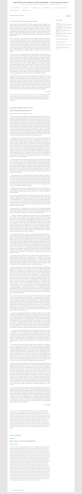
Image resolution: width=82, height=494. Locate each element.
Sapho (24, 424)
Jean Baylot (20, 462)
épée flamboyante (37, 449)
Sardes (27, 424)
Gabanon (35, 456)
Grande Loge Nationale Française (33, 459)
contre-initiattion (43, 452)
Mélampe (14, 468)
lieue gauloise (14, 419)
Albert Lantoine (18, 448)
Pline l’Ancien (35, 472)
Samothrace (20, 424)
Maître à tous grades (13, 466)
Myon (15, 422)
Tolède (22, 426)
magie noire (34, 97)
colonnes (37, 95)
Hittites (48, 416)
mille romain (29, 420)
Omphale (35, 422)
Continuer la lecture (14, 443)
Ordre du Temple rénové (17, 471)
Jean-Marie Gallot (40, 462)
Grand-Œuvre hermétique (41, 458)
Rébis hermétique (21, 423)
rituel (38, 475)
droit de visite (27, 455)
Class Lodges (22, 452)
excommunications (14, 456)
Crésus (44, 413)
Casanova (44, 451)
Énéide (18, 451)
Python (17, 423)
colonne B (29, 95)
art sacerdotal (15, 449)
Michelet (15, 469)
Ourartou (29, 471)
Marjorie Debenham (33, 466)
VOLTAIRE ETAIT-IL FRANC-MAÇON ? (62, 39)
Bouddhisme (32, 451)
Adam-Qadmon (43, 94)
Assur (18, 412)
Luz (27, 465)
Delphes (27, 414)
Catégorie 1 (24, 410)
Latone (46, 417)
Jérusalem (34, 417)
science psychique (26, 98)
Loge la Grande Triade (16, 465)
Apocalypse (40, 448)
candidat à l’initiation (21, 413)
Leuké (11, 419)
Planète (28, 472)
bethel (29, 451)
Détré (43, 454)
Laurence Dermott (27, 464)
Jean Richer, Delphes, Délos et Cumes (21, 108)
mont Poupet (43, 420)
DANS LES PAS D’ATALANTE (26, 10)
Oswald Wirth (25, 471)
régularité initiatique (22, 475)
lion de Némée (26, 419)
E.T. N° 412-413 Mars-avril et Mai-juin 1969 (23, 21)
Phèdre (15, 472)
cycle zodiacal (36, 454)
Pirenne (25, 472)
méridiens (46, 419)
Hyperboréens (22, 417)
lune (29, 419)
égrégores (32, 449)
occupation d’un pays (29, 422)
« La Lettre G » (43, 449)
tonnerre (25, 426)
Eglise (32, 455)
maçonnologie (38, 465)
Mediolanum (38, 468)
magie (30, 97)
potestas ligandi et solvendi (43, 472)
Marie (43, 419)
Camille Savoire (16, 95)
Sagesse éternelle (46, 423)
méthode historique (23, 468)
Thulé (17, 426)
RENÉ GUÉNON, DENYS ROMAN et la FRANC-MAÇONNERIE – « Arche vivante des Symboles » (41, 2)
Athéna (27, 412)
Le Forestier (37, 464)
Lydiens (29, 465)
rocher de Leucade (38, 423)
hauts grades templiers (30, 461)
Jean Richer (38, 417)
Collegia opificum (36, 452)
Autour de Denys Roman (14, 10)
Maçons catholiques (45, 465)
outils (32, 471)
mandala (35, 419)
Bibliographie (25, 7)
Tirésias (43, 478)
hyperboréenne (16, 417)
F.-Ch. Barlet (21, 456)
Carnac (39, 413)
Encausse (43, 455)
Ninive (18, 422)
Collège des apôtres (29, 452)
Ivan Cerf (43, 461)
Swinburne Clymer (36, 476)
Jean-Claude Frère (33, 462)
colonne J (33, 95)
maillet (22, 466)
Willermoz (46, 98)
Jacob (46, 461)
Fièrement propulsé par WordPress (18, 490)
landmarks (19, 464)
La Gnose (14, 464)
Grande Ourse (14, 461)
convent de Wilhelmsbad (43, 95)
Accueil (11, 7)
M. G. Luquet (33, 465)
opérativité (43, 469)
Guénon (37, 416)
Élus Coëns (14, 451)
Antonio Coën (34, 448)
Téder (48, 476)
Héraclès (41, 416)
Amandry (11, 412)
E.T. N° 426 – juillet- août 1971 (61, 41)
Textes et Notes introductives (60, 7)
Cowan (27, 454)
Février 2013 (58, 23)
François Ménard (30, 456)
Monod (21, 469)
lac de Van (42, 417)
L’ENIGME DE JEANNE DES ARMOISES (62, 47)
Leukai (48, 417)
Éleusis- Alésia (45, 412)
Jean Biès (24, 462)
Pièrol (22, 472)
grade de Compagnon (32, 458)
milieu (26, 420)
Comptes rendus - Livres (30, 410)
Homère (11, 417)
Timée (19, 426)
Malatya (32, 419)
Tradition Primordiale (34, 426)
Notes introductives (25, 446)
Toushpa (28, 426)
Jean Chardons (15, 97)
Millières (33, 420)
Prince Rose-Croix (18, 474)
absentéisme (37, 446)
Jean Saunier (20, 97)
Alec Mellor (48, 94)
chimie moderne (17, 452)
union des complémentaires (39, 98)
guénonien (20, 461)
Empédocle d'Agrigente (37, 455)
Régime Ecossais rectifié (18, 98)
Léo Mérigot (33, 464)
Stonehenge (43, 424)
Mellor (42, 468)
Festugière (25, 456)
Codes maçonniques (23, 95)
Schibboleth (22, 476)
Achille (43, 410)
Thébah (11, 478)
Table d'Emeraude (43, 476)
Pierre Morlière (45, 97)
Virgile (26, 479)
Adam (39, 94)
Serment (26, 476)
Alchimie (22, 448)
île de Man (40, 412)
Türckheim (32, 98)
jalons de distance (28, 417)
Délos (24, 414)
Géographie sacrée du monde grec (19, 416)
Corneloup (23, 454)
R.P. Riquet (45, 474)
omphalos (39, 422)
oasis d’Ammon (22, 422)
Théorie (14, 426)
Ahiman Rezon (46, 446)
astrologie (11, 95)
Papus (35, 471)
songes (35, 424)
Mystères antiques (33, 469)
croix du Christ (17, 414)
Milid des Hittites (19, 420)
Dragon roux (37, 414)
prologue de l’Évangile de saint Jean (28, 474)
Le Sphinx (42, 464)
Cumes (21, 414)
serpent (30, 424)
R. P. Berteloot (40, 474)
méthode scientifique (31, 468)
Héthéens (45, 416)
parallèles (38, 471)
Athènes (24, 412)
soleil (33, 424)
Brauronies (37, 451)
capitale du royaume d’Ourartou (31, 413)
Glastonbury (28, 416)
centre (41, 413)
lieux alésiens (20, 419)
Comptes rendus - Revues (26, 94)
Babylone (15, 413)
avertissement (12, 438)
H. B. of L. (23, 461)
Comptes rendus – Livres (47, 7)
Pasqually (48, 471)
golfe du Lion (33, 416)
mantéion (39, 419)
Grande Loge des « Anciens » (21, 459)
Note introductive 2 (16, 435)
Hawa (11, 97)
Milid (14, 420)
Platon (14, 423)
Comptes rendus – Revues (35, 7)
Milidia (23, 420)
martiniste (39, 466)
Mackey (19, 466)
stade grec (39, 424)
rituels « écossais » (42, 475)
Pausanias (12, 472)
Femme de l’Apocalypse (44, 414)
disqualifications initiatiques (15, 455)
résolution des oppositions (30, 423)
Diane (30, 414)
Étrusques (12, 413)
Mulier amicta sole (26, 469)
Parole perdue (43, 471)
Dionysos (33, 414)
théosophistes (22, 478)
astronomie (24, 449)
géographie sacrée (41, 456)
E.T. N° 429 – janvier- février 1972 (62, 36)
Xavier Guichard (45, 426)
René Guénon (34, 475)
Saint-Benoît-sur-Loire (14, 424)
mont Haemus (37, 420)
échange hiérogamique (33, 412)
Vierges (40, 426)
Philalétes (19, 472)
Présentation (17, 7)
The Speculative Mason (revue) (31, 478)
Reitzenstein (29, 475)
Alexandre (46, 410)
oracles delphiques (44, 422)
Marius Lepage (39, 97)
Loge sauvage (23, 465)
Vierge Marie (22, 479)
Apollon (14, 412)
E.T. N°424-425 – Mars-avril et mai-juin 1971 (63, 44)
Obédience (39, 469)
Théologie (15, 478)
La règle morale (26, 97)
